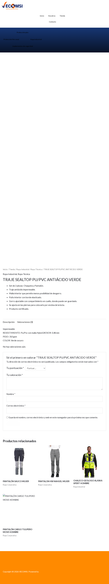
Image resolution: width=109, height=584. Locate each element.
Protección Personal (11, 39)
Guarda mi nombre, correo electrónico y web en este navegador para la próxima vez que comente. (53, 417)
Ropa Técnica (36, 269)
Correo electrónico (16, 406)
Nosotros (51, 16)
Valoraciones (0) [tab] (25, 322)
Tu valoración (14, 374)
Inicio (42, 16)
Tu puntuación (15, 368)
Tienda (62, 16)
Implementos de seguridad (22, 46)
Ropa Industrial (36, 39)
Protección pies (23, 32)
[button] (73, 16)
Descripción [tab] (9, 322)
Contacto (52, 22)
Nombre (10, 394)
